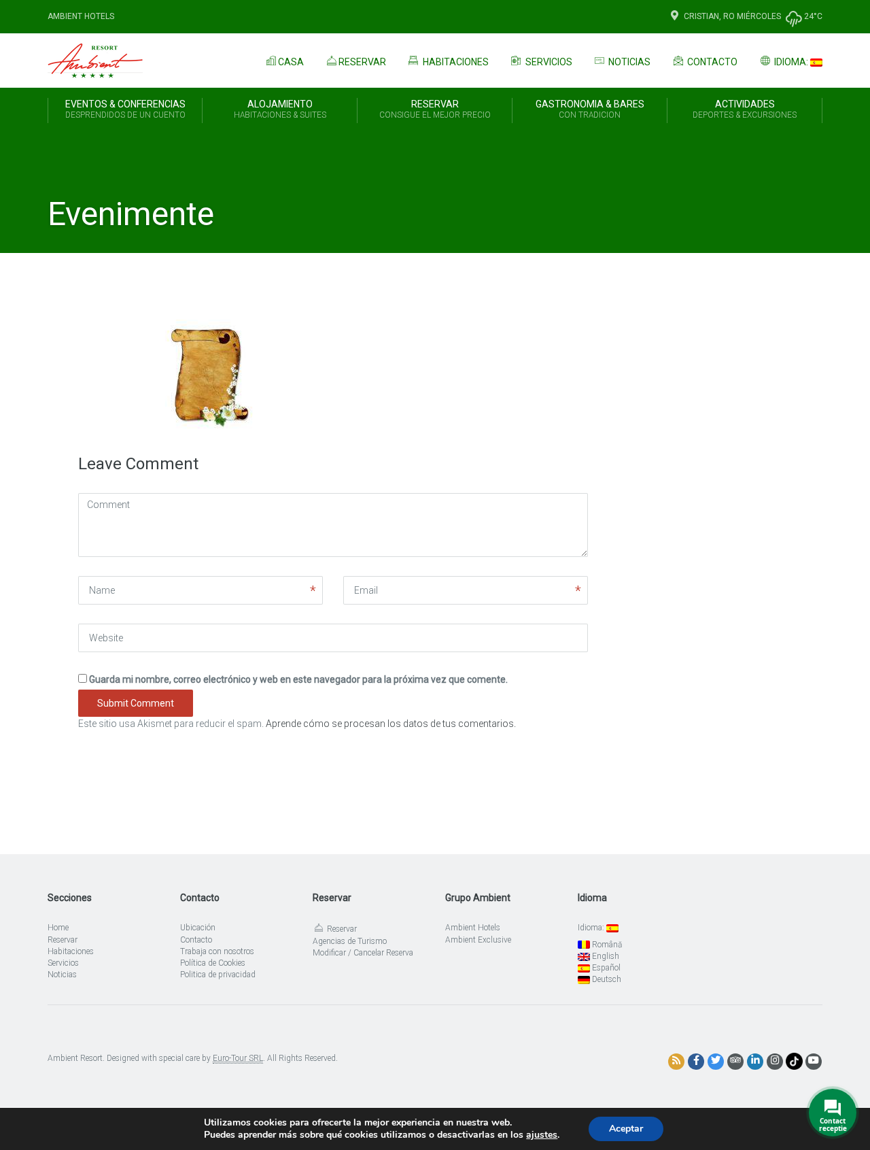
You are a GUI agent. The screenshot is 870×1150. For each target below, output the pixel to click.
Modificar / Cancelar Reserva (363, 953)
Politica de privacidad (218, 974)
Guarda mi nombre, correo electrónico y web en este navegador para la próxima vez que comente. (298, 679)
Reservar (362, 61)
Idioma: (791, 61)
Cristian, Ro (709, 16)
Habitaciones (455, 61)
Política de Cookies (212, 963)
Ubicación (197, 927)
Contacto (711, 61)
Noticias (628, 61)
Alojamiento (280, 109)
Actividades (745, 109)
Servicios (547, 61)
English (604, 956)
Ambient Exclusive (478, 940)
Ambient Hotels (81, 16)
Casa (291, 61)
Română (606, 944)
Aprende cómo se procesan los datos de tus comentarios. (391, 723)
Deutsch (605, 979)
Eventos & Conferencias (125, 109)
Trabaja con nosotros (217, 951)
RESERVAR (435, 109)
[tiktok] (794, 1061)
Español (605, 968)
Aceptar (626, 1128)
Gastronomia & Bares (590, 109)
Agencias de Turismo (350, 941)
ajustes (541, 1135)
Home (58, 927)
